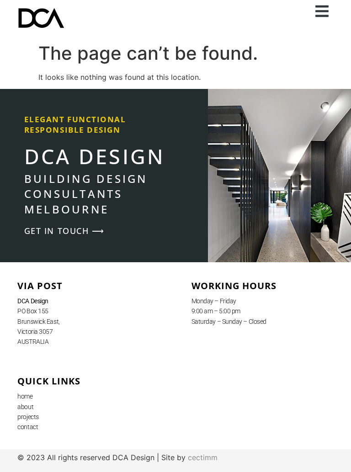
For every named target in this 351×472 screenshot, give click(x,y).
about (25, 406)
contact (27, 427)
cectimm (203, 457)
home (24, 396)
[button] (322, 11)
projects (27, 416)
